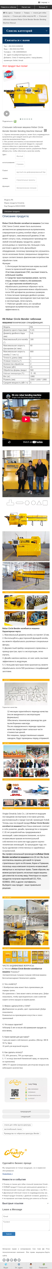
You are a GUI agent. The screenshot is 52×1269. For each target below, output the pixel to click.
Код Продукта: (9, 206)
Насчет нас (26, 7)
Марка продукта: (10, 203)
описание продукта (12, 211)
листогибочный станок (13, 1129)
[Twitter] (15, 1260)
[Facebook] (4, 1260)
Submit (8, 1234)
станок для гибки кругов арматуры (17, 1125)
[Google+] (7, 1260)
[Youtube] (19, 1260)
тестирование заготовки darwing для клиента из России (25, 1198)
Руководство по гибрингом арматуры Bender (21, 1133)
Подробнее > (7, 1174)
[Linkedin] (11, 1260)
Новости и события (8, 7)
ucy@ (14, 55)
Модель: (7, 200)
